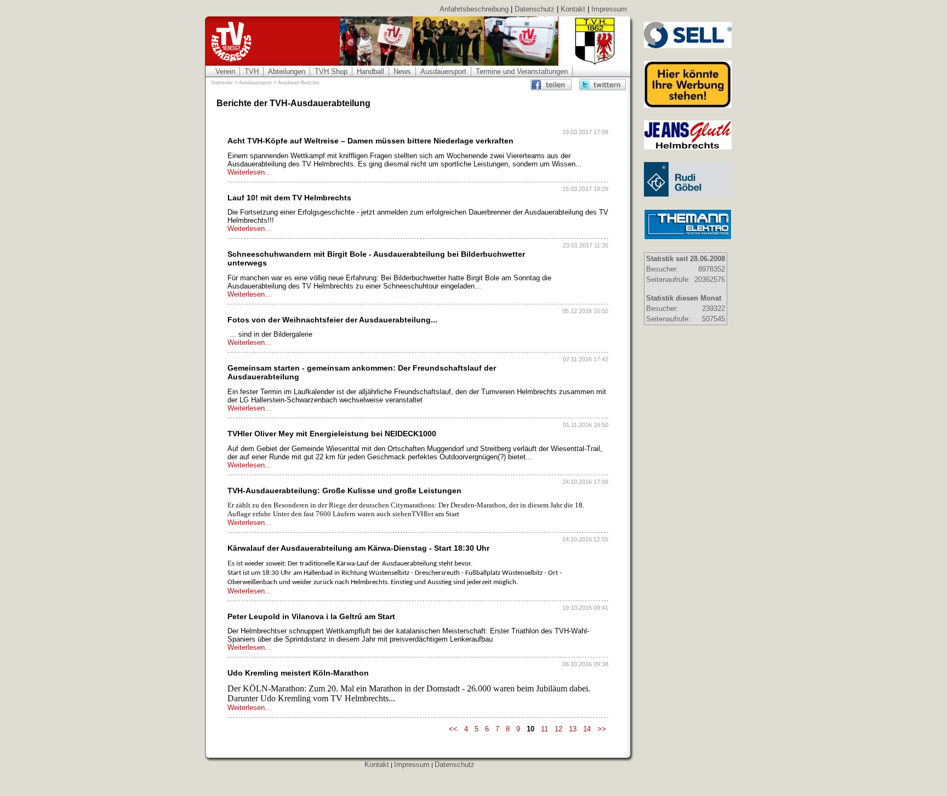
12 (558, 729)
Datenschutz (535, 9)
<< (453, 729)
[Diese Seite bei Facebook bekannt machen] (553, 84)
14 (587, 729)
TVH (251, 71)
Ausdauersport (443, 71)
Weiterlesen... (249, 172)
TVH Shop (331, 71)
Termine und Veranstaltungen (522, 71)
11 (544, 729)
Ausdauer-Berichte (299, 82)
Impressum (609, 9)
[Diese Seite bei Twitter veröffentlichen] (602, 84)
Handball (370, 71)
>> (601, 729)
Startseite (222, 82)
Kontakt (573, 9)
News (402, 71)
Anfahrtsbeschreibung (474, 9)
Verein (225, 71)
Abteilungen (286, 71)
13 (573, 729)
